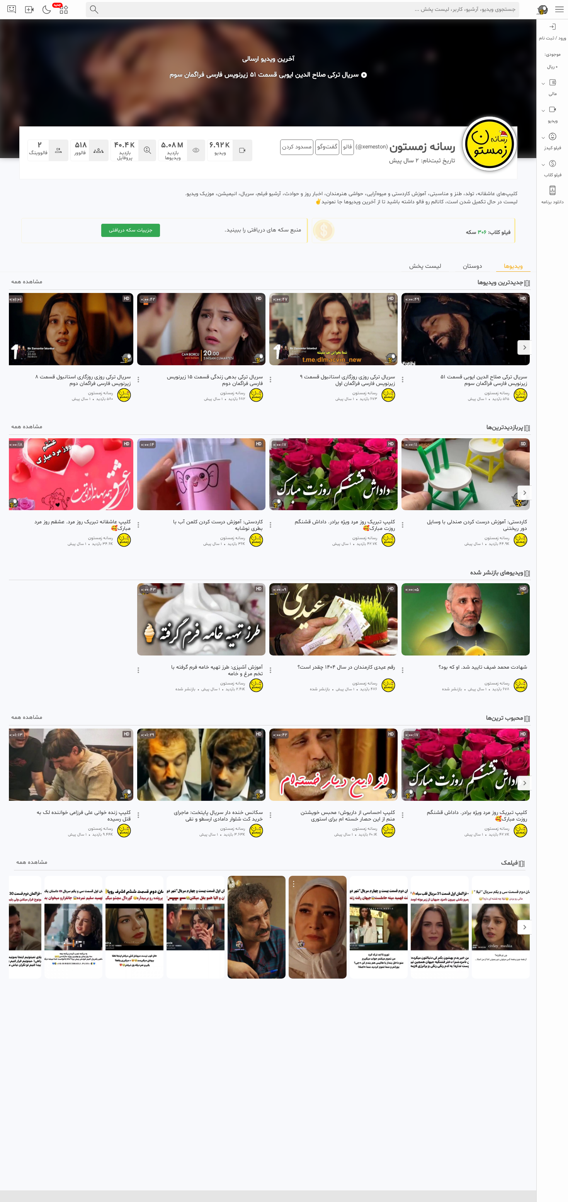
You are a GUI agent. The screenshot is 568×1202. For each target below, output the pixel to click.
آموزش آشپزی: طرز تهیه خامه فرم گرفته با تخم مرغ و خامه (217, 670)
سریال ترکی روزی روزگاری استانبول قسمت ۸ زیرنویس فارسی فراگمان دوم (83, 380)
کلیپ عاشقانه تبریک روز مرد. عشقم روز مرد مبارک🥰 (82, 525)
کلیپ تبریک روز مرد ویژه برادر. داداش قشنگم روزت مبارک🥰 (345, 525)
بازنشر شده (452, 689)
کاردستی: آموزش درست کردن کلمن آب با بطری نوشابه (218, 525)
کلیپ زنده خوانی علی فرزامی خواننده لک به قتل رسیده (84, 815)
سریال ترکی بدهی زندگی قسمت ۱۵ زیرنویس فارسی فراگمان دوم (215, 380)
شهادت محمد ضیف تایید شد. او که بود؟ (483, 667)
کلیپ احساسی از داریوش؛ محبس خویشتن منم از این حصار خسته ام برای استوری (348, 815)
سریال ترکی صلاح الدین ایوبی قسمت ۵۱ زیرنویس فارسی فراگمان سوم (483, 380)
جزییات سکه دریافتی (130, 230)
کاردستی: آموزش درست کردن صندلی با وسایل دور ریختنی (477, 525)
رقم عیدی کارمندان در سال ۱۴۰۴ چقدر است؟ (346, 667)
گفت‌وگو (327, 147)
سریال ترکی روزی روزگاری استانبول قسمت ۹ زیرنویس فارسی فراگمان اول (347, 380)
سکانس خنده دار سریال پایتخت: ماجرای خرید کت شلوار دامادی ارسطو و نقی (218, 815)
